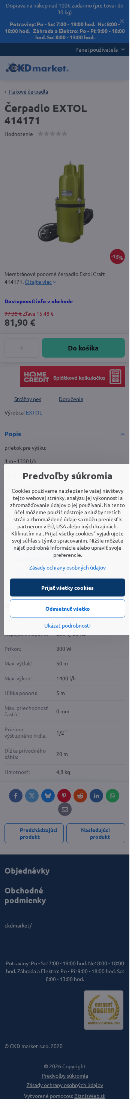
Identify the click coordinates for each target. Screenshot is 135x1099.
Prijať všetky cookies (67, 587)
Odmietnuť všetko (67, 608)
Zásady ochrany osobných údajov (67, 567)
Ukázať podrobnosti (67, 625)
